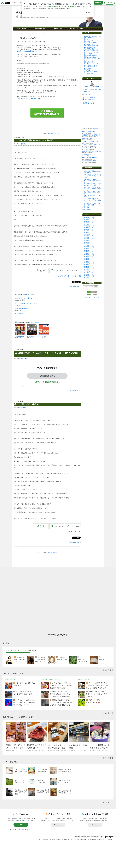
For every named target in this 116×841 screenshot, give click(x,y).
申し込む (95, 825)
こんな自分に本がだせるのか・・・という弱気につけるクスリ (93, 200)
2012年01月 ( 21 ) (89, 248)
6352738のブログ (87, 138)
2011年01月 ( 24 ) (89, 267)
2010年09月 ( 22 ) (89, 274)
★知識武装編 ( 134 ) (89, 47)
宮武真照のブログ (87, 154)
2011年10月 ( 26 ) (89, 253)
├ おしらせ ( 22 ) (89, 41)
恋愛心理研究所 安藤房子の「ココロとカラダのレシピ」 (92, 135)
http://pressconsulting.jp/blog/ (28, 51)
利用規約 (66, 839)
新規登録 (98, 3)
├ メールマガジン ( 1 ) (90, 71)
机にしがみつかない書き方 (91, 179)
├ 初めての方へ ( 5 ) (89, 37)
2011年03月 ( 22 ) (89, 264)
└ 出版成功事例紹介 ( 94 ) (91, 46)
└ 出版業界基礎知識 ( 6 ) (91, 49)
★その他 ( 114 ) (88, 68)
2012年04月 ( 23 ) (89, 243)
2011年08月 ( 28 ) (89, 256)
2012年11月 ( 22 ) (89, 232)
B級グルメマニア (83, 679)
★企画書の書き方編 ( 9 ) (91, 65)
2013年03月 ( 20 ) (89, 226)
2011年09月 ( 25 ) (89, 255)
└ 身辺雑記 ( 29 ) (89, 73)
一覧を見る (96, 128)
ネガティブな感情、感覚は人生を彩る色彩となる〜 (92, 144)
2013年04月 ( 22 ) (89, 224)
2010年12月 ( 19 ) (89, 269)
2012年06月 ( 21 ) (89, 240)
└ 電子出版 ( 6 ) (88, 70)
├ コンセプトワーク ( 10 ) (91, 52)
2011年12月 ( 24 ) (89, 250)
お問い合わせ (56, 839)
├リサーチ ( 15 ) (88, 54)
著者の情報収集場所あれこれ (24, 308)
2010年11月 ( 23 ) (89, 271)
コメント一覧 (76, 276)
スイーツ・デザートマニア (50, 679)
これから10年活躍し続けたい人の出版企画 (33, 140)
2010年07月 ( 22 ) (89, 277)
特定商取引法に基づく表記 (98, 839)
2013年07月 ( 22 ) (89, 219)
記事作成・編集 (88, 103)
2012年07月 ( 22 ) (89, 238)
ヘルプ (111, 839)
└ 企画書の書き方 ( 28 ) (90, 66)
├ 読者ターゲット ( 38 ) (90, 55)
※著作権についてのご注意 (92, 297)
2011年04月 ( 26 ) (89, 263)
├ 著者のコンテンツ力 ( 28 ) (92, 58)
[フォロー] (92, 123)
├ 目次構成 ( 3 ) (88, 62)
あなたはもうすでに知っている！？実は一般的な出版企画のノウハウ (93, 188)
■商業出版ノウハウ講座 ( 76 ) (92, 36)
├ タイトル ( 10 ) (89, 60)
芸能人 (34, 650)
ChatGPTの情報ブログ (88, 131)
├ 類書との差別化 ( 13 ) (90, 57)
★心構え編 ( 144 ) (89, 44)
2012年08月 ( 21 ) (89, 237)
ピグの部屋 (96, 86)
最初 (49, 133)
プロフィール (88, 86)
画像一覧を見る (87, 209)
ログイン (109, 3)
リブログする (74, 270)
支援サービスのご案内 (26, 98)
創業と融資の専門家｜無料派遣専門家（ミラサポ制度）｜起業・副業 (92, 151)
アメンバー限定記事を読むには (48, 382)
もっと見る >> (19, 313)
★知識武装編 (23, 358)
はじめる (21, 825)
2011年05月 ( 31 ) (89, 261)
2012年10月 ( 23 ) (89, 234)
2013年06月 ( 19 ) (89, 221)
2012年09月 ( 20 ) (89, 235)
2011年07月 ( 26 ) (89, 258)
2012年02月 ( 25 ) (89, 247)
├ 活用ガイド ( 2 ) (89, 39)
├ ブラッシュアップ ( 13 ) (91, 63)
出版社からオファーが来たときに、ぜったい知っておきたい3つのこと (93, 176)
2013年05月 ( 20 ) (89, 222)
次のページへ (55, 133)
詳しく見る (58, 825)
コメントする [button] (58, 270)
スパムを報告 (44, 839)
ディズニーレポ (10, 679)
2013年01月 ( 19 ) (89, 229)
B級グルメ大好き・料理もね (90, 157)
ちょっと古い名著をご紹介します (26, 303)
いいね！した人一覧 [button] (63, 276)
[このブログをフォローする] (47, 127)
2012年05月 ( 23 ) (89, 242)
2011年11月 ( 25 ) (89, 251)
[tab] (18, 650)
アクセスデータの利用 (79, 839)
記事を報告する (76, 286)
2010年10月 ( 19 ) (89, 272)
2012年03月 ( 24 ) (89, 245)
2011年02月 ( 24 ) (89, 266)
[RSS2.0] (92, 295)
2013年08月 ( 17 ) (89, 218)
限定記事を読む (48, 376)
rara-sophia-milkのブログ (89, 160)
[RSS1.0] (92, 292)
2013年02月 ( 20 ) (89, 227)
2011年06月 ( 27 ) (89, 259)
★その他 (22, 144)
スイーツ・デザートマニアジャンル (18, 650)
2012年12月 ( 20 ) (89, 230)
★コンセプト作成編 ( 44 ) (91, 50)
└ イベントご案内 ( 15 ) (90, 42)
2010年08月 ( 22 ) (89, 276)
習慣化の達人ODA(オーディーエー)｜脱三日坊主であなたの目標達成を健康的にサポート (92, 141)
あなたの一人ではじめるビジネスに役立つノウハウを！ (92, 147)
